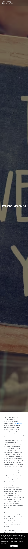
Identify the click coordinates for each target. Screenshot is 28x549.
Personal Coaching (14, 206)
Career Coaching (17, 423)
